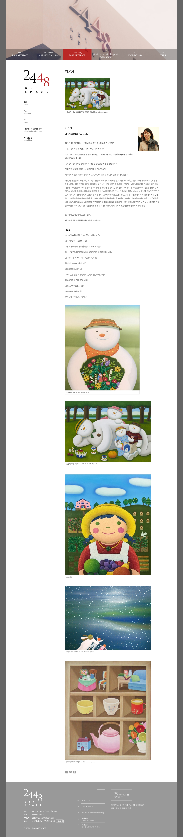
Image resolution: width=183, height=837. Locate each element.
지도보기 (59, 821)
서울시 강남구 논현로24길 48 (43, 821)
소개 (26, 103)
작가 (26, 121)
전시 (27, 112)
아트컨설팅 (28, 139)
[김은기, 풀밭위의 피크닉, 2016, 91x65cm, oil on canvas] (87, 108)
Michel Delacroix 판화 (33, 130)
